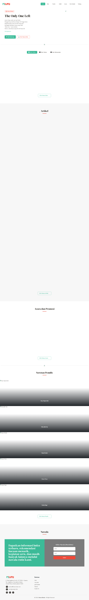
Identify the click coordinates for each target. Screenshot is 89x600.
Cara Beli (37, 582)
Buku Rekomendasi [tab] (56, 52)
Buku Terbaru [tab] (44, 52)
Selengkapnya (8, 31)
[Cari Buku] (85, 4)
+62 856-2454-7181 (13, 589)
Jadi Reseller (37, 584)
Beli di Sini (44, 88)
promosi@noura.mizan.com (14, 586)
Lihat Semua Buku (24, 37)
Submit (64, 557)
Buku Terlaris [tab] (33, 52)
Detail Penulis (44, 405)
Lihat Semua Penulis (44, 516)
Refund (36, 586)
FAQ (36, 580)
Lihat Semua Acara (43, 358)
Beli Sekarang (11, 37)
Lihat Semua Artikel (43, 293)
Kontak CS (37, 589)
